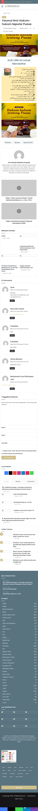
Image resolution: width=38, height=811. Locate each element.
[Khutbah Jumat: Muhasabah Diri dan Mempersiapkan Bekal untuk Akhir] (6, 545)
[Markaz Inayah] (12, 6)
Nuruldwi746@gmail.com (17, 314)
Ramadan (4, 773)
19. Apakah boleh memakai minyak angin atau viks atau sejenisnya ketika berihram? (19, 519)
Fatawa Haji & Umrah (8, 615)
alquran (9, 767)
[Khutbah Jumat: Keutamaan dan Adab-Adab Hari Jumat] (6, 537)
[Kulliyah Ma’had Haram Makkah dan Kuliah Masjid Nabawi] (7, 728)
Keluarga (5, 643)
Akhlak (4, 603)
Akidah (4, 606)
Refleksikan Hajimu (8, 668)
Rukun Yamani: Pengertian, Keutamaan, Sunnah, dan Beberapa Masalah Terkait (22, 553)
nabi (14, 770)
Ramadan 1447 (6, 665)
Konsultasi (5, 646)
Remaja (4, 671)
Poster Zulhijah (22, 770)
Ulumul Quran (6, 694)
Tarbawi (4, 685)
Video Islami (6, 699)
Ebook (4, 612)
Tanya (4, 682)
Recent (18, 481)
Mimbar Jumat (6, 651)
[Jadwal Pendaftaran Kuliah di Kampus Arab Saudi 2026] (28, 240)
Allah (3, 767)
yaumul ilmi (28, 142)
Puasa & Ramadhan (8, 663)
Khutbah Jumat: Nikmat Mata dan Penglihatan (18, 2)
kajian (9, 770)
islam (3, 770)
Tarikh (4, 688)
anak (15, 767)
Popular (6, 481)
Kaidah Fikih (6, 640)
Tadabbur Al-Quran (8, 677)
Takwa (4, 680)
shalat (27, 773)
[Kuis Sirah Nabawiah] (7, 496)
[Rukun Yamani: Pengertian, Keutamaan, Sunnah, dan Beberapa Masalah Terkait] (6, 554)
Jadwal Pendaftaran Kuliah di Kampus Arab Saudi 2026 (27, 248)
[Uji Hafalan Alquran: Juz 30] (7, 504)
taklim (11, 776)
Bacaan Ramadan (7, 609)
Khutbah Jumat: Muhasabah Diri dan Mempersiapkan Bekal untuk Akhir (24, 544)
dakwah (21, 767)
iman (31, 767)
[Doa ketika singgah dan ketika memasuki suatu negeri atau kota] (7, 714)
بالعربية (4, 702)
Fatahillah (14, 326)
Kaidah (4, 637)
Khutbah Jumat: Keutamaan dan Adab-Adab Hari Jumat (24, 535)
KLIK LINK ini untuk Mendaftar (19, 62)
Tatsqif (4, 691)
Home (5, 13)
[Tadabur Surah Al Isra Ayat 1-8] (7, 512)
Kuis (3, 648)
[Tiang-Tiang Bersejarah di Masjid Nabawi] (19, 728)
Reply (12, 300)
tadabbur (4, 776)
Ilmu (3, 632)
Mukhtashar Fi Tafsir (8, 657)
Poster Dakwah (7, 660)
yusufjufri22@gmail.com (8, 385)
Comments (30, 481)
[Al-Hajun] (31, 728)
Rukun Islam (6, 674)
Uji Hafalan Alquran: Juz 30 (22, 502)
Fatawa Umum (6, 617)
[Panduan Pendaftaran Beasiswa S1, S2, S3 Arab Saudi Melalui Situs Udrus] (9, 259)
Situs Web (4, 443)
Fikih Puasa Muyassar (8, 623)
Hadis (4, 626)
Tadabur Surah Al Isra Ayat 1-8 (23, 510)
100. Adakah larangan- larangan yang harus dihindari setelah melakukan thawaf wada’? (17, 488)
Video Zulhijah (19, 776)
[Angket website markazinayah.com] (28, 259)
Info (9, 13)
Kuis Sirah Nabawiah (20, 494)
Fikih (3, 620)
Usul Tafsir (5, 697)
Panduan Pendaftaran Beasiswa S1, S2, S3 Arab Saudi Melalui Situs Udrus (9, 268)
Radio (3, 236)
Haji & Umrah (6, 629)
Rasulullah (20, 773)
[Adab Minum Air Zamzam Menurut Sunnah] (31, 721)
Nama (3, 427)
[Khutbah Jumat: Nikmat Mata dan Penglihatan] (6, 562)
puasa (17, 142)
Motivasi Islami (6, 654)
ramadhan (12, 773)
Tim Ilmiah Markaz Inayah (9, 28)
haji (27, 767)
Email (3, 435)
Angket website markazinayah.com (26, 267)
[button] (30, 808)
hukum (8, 142)
